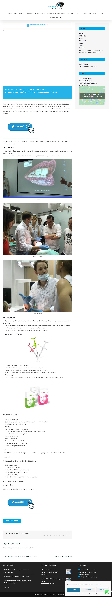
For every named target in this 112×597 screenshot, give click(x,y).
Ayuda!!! (6, 587)
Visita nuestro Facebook (88, 570)
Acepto (74, 589)
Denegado (88, 589)
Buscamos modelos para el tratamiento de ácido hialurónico (18, 582)
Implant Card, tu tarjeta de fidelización (16, 576)
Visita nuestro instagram (88, 572)
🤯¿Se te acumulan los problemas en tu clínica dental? (16, 571)
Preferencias (102, 589)
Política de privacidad (93, 593)
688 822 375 (84, 574)
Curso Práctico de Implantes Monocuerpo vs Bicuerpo (20, 556)
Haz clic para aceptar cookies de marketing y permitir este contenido (92, 95)
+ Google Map (84, 85)
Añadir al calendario (11, 520)
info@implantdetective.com (89, 577)
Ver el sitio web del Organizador (88, 66)
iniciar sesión (11, 548)
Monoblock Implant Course (62, 556)
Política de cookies (82, 593)
